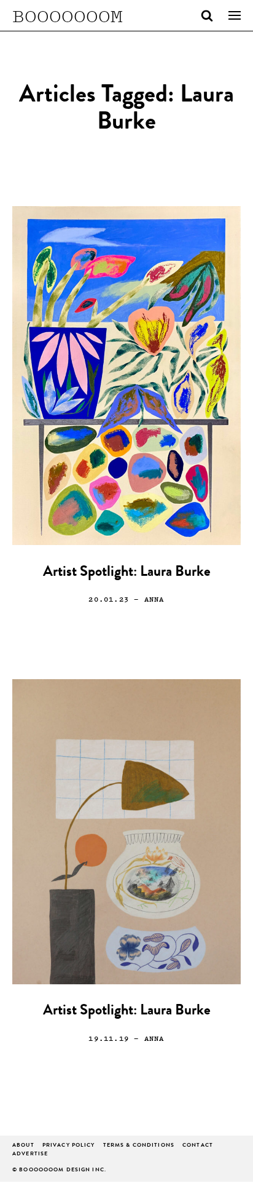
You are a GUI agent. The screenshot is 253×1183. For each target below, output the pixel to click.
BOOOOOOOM (67, 15)
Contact (197, 1146)
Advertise (30, 1154)
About (23, 1146)
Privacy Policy (68, 1146)
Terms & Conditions (138, 1146)
